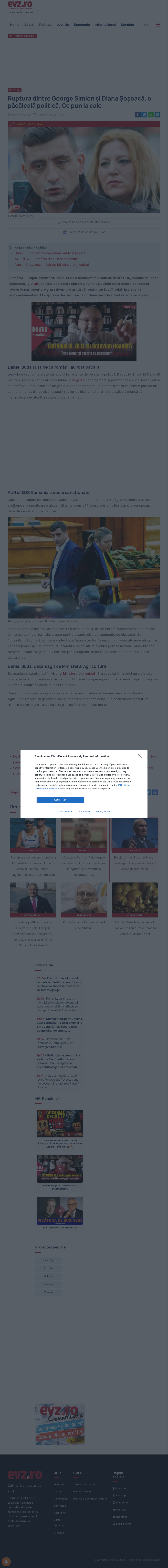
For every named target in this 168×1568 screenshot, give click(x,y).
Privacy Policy (102, 811)
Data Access (84, 811)
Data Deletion (65, 811)
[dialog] (84, 784)
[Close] (141, 757)
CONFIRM (60, 800)
